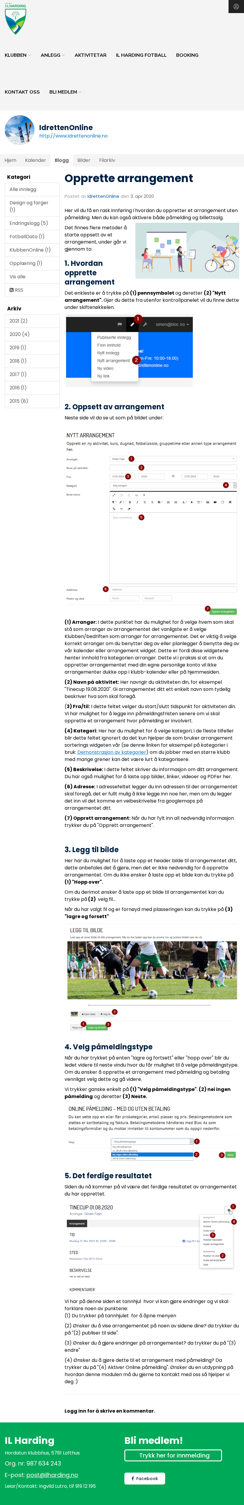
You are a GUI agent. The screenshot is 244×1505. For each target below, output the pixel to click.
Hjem (10, 160)
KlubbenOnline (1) (30, 250)
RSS (18, 290)
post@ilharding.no (52, 1475)
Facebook (147, 1479)
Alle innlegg (23, 189)
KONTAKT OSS (22, 92)
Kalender (35, 160)
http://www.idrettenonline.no (73, 135)
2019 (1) (18, 347)
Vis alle (18, 276)
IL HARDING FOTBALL (141, 55)
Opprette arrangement (129, 178)
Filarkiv (107, 160)
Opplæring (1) (26, 263)
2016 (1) (18, 387)
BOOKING (187, 55)
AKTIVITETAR (91, 55)
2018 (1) (18, 361)
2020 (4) (20, 334)
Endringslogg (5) (29, 223)
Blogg (62, 160)
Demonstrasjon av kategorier (111, 752)
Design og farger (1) (29, 206)
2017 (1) (18, 374)
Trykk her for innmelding (174, 1455)
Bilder (83, 160)
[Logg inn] (236, 6)
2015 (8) (19, 401)
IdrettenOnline (104, 196)
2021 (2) (19, 321)
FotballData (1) (27, 236)
